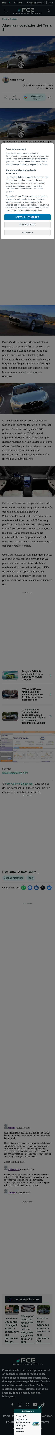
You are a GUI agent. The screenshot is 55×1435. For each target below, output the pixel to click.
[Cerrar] (39, 1407)
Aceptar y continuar (28, 217)
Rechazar (27, 232)
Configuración (27, 225)
